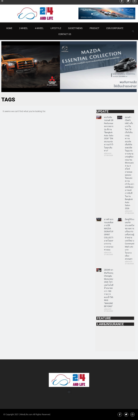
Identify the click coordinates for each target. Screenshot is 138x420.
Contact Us (64, 34)
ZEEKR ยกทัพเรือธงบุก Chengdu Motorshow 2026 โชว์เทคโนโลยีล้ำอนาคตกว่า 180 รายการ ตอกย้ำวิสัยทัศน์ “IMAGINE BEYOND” (109, 288)
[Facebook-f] (120, 414)
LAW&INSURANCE (110, 324)
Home (9, 28)
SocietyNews (75, 28)
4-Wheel (39, 28)
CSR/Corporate (114, 28)
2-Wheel (23, 28)
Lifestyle (56, 28)
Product (94, 28)
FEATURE (103, 318)
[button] (133, 31)
